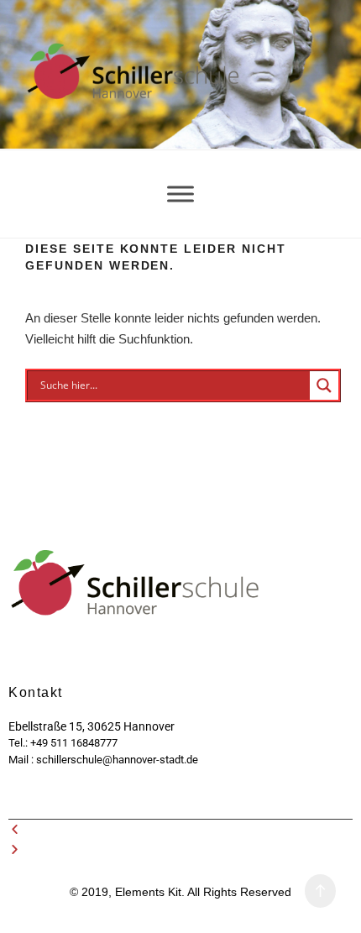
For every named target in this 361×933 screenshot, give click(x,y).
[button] (180, 830)
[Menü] (180, 194)
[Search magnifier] (324, 385)
